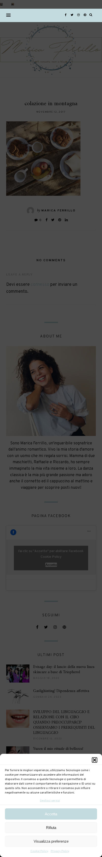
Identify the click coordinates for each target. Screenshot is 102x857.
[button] (94, 760)
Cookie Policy (39, 851)
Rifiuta (51, 827)
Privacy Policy (60, 851)
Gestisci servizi (50, 801)
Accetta (51, 814)
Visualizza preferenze (51, 841)
